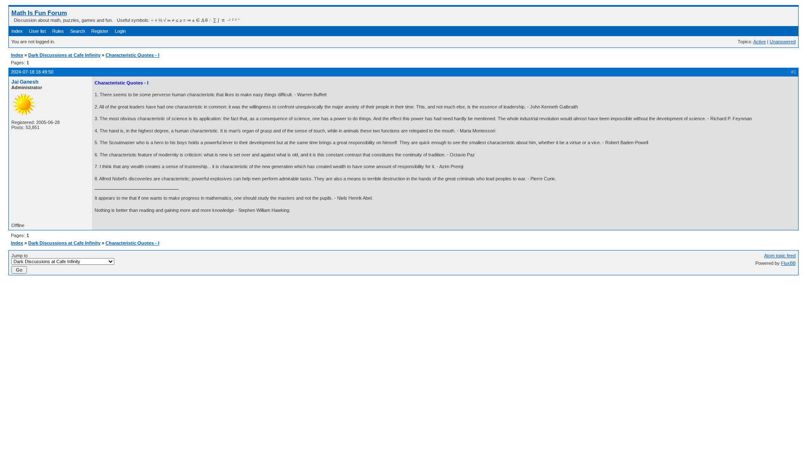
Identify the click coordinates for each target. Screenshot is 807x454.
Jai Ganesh (24, 82)
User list (37, 31)
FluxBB (788, 263)
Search (77, 31)
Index (17, 31)
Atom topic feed (780, 255)
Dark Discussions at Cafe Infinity (64, 55)
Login (120, 31)
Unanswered (783, 41)
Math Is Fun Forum (39, 12)
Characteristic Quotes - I (132, 55)
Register (99, 31)
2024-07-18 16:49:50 (32, 71)
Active (759, 41)
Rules (58, 31)
